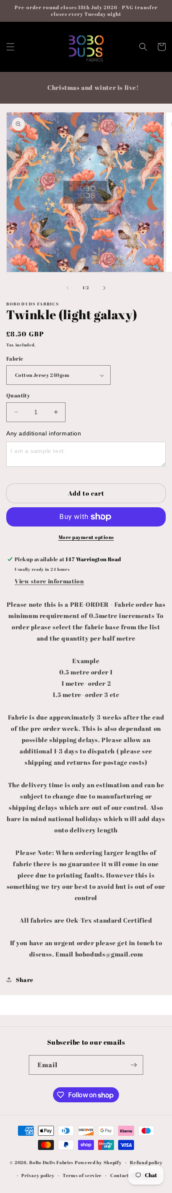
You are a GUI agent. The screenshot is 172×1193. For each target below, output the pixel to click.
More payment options (86, 537)
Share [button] (24, 980)
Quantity (18, 395)
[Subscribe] (133, 1065)
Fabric (14, 358)
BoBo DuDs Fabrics (52, 1162)
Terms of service (82, 1175)
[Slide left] (67, 288)
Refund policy (146, 1162)
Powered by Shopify (98, 1162)
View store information (49, 581)
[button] (10, 47)
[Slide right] (104, 288)
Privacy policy (37, 1175)
